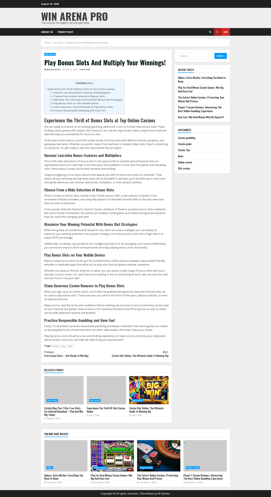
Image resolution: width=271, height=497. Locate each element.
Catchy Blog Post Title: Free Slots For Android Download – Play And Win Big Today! (64, 390)
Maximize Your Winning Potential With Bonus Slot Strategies (86, 99)
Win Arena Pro (74, 16)
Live (226, 32)
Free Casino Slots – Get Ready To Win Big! (66, 354)
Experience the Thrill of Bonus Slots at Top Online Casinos (80, 89)
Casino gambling (186, 138)
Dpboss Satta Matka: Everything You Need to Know (66, 455)
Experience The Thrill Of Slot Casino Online (106, 390)
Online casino (185, 162)
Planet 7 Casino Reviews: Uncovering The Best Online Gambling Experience (200, 109)
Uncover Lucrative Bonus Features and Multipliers (80, 92)
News (180, 156)
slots (70, 346)
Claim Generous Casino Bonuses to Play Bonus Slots (81, 106)
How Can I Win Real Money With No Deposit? (201, 117)
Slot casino (50, 54)
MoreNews (147, 493)
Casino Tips (184, 150)
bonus (56, 346)
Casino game (184, 144)
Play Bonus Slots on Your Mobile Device (74, 103)
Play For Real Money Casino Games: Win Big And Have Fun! (112, 455)
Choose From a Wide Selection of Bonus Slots (77, 96)
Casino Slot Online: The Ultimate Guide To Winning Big (140, 354)
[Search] (210, 32)
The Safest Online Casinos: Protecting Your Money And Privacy (158, 455)
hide (90, 83)
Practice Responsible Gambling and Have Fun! (78, 110)
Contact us (47, 32)
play (63, 346)
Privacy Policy (65, 32)
